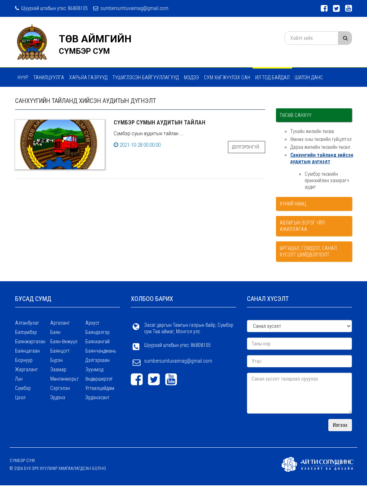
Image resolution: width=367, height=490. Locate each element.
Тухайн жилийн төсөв (312, 131)
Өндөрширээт (99, 379)
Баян (55, 332)
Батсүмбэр (26, 332)
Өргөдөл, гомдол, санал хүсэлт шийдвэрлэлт (308, 251)
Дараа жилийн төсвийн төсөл (320, 147)
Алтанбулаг (27, 323)
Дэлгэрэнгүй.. (246, 147)
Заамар (58, 369)
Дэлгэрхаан (97, 360)
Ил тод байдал (272, 77)
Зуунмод (94, 369)
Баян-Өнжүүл (63, 341)
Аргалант (60, 323)
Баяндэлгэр (97, 332)
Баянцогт (60, 351)
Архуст (92, 323)
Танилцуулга (48, 77)
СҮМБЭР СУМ (84, 51)
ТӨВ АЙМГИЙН (95, 39)
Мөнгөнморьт (64, 379)
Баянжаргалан (30, 341)
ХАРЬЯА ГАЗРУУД (88, 77)
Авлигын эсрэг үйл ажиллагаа (302, 226)
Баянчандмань (100, 351)
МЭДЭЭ (191, 77)
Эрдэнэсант (97, 397)
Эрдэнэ (57, 397)
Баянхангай (97, 341)
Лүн (19, 379)
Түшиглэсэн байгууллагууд (146, 77)
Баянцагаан (27, 351)
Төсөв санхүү (295, 115)
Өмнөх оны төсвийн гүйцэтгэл (321, 139)
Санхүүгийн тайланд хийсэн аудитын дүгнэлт (321, 158)
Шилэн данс (309, 77)
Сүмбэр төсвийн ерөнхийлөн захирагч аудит (327, 180)
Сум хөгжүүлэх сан (227, 77)
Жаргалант (26, 369)
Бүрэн (56, 360)
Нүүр (23, 77)
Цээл (20, 397)
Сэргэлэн (60, 388)
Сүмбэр (23, 388)
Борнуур (24, 360)
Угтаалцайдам (99, 388)
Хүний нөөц (293, 204)
